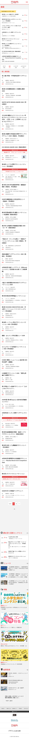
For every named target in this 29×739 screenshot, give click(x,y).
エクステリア (23, 67)
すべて (4, 67)
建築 (9, 67)
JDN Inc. (17, 736)
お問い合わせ (26, 708)
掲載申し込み (9, 708)
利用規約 (20, 708)
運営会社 (3, 708)
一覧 (27, 563)
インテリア (16, 67)
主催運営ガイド (14, 708)
